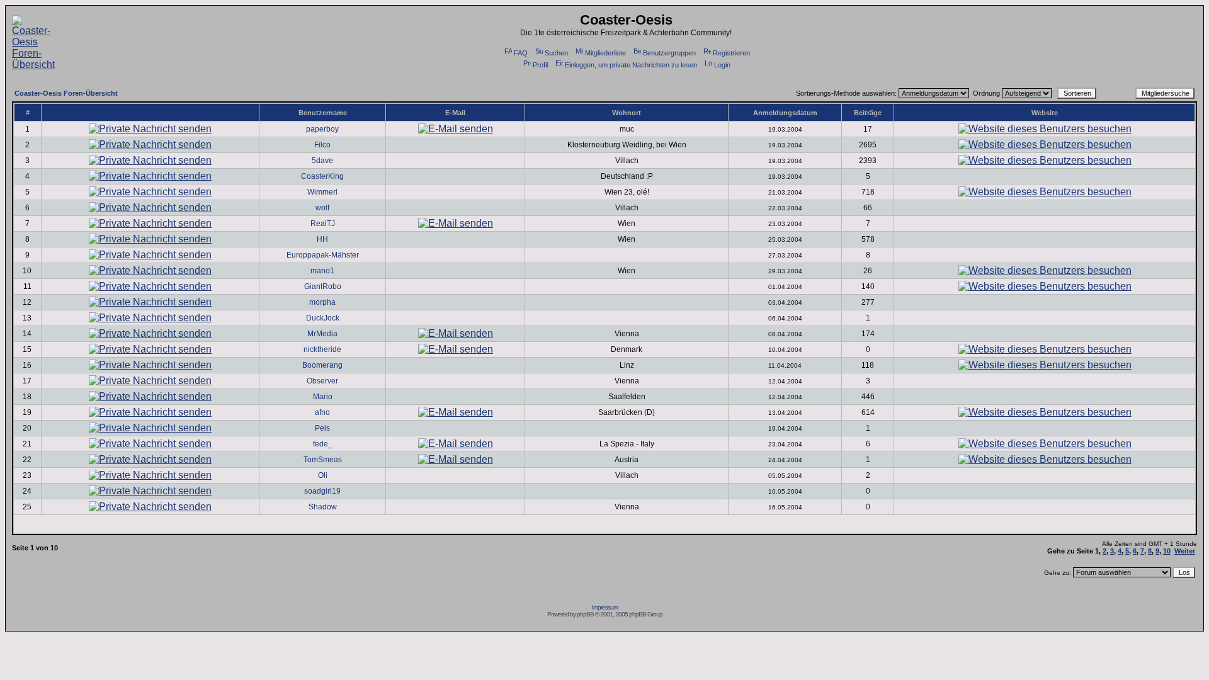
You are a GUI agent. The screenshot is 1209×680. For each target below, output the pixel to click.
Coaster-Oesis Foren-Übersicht (66, 93)
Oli (322, 475)
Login (722, 65)
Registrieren (731, 53)
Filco (322, 144)
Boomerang (322, 365)
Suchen (556, 53)
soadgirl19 (322, 491)
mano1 (322, 270)
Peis (322, 428)
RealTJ (322, 223)
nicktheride (322, 349)
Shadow (323, 506)
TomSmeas (323, 459)
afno (322, 412)
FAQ (521, 53)
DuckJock (322, 318)
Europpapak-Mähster (323, 255)
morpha (322, 302)
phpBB (585, 614)
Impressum (605, 607)
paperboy (322, 129)
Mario (322, 396)
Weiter (1184, 551)
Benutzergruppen (669, 53)
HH (322, 239)
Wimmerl (322, 192)
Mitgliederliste (605, 53)
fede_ (322, 443)
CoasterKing (322, 176)
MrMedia (322, 333)
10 (1167, 551)
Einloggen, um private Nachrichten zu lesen (631, 65)
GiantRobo (322, 286)
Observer (322, 381)
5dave (322, 160)
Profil (540, 65)
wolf (322, 207)
